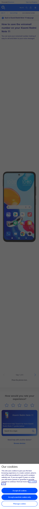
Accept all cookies (19, 490)
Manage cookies (19, 503)
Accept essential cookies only (19, 497)
